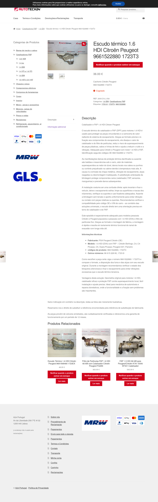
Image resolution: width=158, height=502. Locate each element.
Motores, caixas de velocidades (24, 110)
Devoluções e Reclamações (57, 18)
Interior (19, 100)
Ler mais (61, 381)
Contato (54, 448)
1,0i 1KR (22, 59)
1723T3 (112, 104)
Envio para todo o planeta (62, 434)
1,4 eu (21, 63)
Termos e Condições (31, 18)
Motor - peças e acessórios (27, 104)
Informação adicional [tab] (57, 126)
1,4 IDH (22, 67)
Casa (15, 18)
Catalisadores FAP (29, 28)
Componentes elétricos (26, 88)
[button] (84, 44)
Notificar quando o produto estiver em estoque (118, 64)
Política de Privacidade (38, 487)
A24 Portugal (21, 487)
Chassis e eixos (23, 84)
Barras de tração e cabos (26, 50)
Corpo (18, 96)
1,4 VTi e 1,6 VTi (25, 71)
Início (18, 28)
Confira (54, 462)
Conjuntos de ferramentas (27, 92)
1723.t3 (105, 104)
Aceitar (118, 4)
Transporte (78, 18)
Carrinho (54, 467)
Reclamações (57, 472)
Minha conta (56, 458)
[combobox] (130, 9)
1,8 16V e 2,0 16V (26, 79)
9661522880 (121, 104)
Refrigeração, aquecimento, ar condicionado (28, 125)
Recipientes (21, 119)
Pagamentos (56, 429)
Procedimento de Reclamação (58, 423)
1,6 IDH (42, 28)
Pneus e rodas (22, 115)
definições (102, 5)
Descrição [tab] (52, 119)
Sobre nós (55, 417)
